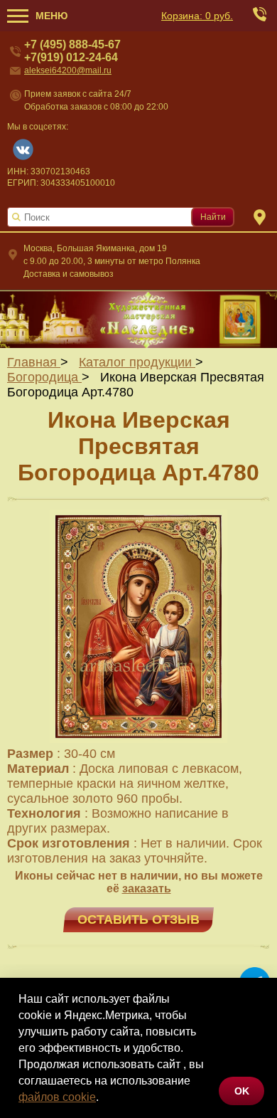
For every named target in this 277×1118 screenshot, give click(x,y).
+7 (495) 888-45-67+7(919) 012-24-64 (72, 50)
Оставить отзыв (138, 919)
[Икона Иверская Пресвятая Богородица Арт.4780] (138, 739)
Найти (213, 217)
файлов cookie (57, 1097)
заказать (146, 888)
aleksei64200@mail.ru (68, 70)
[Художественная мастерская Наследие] (138, 319)
